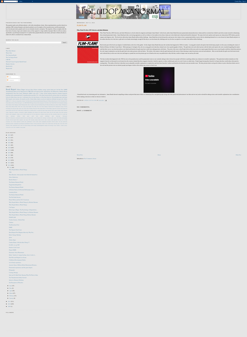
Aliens (19, 89)
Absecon (14, 101)
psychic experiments (14, 123)
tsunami (46, 125)
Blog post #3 (46, 101)
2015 (9, 160)
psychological (22, 123)
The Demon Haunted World (16, 182)
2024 (9, 137)
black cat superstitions (62, 95)
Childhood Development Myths (17, 260)
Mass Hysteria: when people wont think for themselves (23, 174)
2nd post (27, 89)
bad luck (13, 110)
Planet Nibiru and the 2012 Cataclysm (19, 200)
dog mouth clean (57, 112)
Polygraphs (12, 270)
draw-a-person (64, 112)
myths (48, 89)
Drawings (19, 102)
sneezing (55, 123)
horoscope (58, 116)
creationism (21, 112)
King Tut (44, 104)
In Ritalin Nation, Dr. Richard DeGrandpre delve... (22, 190)
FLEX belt (56, 102)
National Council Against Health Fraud (16, 62)
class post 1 (36, 93)
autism (7, 110)
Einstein (35, 102)
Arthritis (61, 91)
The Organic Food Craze (15, 230)
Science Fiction (63, 106)
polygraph (44, 121)
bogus (43, 110)
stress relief (64, 123)
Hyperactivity (24, 91)
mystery (49, 119)
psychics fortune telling (31, 99)
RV (54, 106)
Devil (32, 89)
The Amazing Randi (11, 55)
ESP (30, 102)
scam (46, 123)
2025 (9, 135)
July (10, 167)
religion (38, 99)
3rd (51, 91)
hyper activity (34, 118)
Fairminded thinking (63, 102)
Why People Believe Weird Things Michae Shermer (22, 215)
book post (8, 97)
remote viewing (33, 123)
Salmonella (57, 106)
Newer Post (80, 155)
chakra (12, 97)
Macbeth (48, 104)
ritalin (43, 123)
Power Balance (45, 106)
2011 (9, 301)
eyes (49, 114)
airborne (50, 95)
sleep (52, 123)
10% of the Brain (40, 95)
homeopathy (56, 97)
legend (14, 119)
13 (11, 101)
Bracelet (56, 101)
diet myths (40, 112)
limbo (17, 119)
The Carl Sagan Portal (11, 57)
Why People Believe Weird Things (44, 108)
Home (159, 155)
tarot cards (20, 125)
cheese (15, 97)
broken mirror (60, 110)
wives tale (13, 127)
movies (42, 119)
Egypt (32, 102)
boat (41, 110)
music (46, 119)
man (24, 119)
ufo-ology (51, 125)
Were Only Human (10, 51)
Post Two (39, 106)
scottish (49, 123)
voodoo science (64, 125)
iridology (44, 118)
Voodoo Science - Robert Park (17, 220)
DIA (66, 101)
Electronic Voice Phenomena (16, 252)
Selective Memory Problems (16, 280)
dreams (60, 93)
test (23, 125)
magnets (10, 99)
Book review (17, 91)
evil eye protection (36, 114)
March (11, 293)
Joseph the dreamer (34, 104)
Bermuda (41, 101)
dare (35, 97)
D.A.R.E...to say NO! (14, 245)
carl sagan (36, 91)
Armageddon (19, 101)
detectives (55, 93)
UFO (32, 91)
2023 (9, 140)
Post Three (34, 106)
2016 (9, 158)
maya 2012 (28, 119)
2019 (9, 150)
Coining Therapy (13, 272)
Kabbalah (41, 104)
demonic (36, 112)
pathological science (31, 121)
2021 (9, 145)
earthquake (14, 114)
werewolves (8, 127)
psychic (41, 91)
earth (10, 114)
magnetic (21, 119)
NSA (19, 106)
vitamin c (58, 125)
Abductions (56, 91)
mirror (39, 119)
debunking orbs (31, 112)
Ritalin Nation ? (13, 180)
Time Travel (26, 108)
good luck (35, 116)
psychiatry (8, 123)
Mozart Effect (15, 106)
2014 (9, 163)
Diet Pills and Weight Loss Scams (17, 257)
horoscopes (65, 116)
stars (61, 123)
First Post (16, 93)
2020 (9, 147)
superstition (15, 125)
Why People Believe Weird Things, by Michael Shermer (23, 212)
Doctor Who (14, 102)
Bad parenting (36, 101)
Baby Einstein (30, 101)
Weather (31, 108)
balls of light (23, 110)
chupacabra (11, 112)
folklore (18, 116)
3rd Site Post (59, 89)
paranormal (17, 95)
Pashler (30, 106)
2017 (9, 155)
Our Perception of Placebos (16, 282)
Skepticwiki (9, 68)
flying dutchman (10, 116)
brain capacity (55, 110)
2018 (9, 152)
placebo (24, 99)
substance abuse (9, 125)
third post (53, 89)
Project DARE (12, 250)
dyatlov (7, 114)
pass (26, 121)
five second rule (63, 114)
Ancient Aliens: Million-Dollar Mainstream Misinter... (23, 265)
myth (52, 119)
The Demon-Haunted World (16, 195)
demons (38, 97)
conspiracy (16, 112)
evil (41, 97)
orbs (21, 99)
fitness (58, 114)
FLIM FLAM (12, 217)
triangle (34, 125)
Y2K (10, 172)
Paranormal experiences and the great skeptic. (21, 267)
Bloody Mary (51, 101)
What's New (9, 53)
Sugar (23, 89)
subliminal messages (56, 99)
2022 (9, 142)
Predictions (51, 106)
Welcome (35, 108)
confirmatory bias (27, 97)
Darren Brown (9, 102)
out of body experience (16, 121)
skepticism (49, 99)
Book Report (11, 89)
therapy (29, 125)
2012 (9, 165)
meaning (32, 119)
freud (24, 116)
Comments (11, 80)
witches (65, 99)
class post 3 (20, 97)
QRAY (31, 93)
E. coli (23, 102)
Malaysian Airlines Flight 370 (57, 104)
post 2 (21, 95)
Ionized (46, 95)
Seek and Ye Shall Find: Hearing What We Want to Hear (23, 275)
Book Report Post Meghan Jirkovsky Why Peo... (21, 232)
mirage (36, 119)
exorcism (46, 114)
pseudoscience (27, 95)
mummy (17, 99)
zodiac (7, 101)
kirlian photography (63, 118)
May (10, 288)
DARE (10, 227)
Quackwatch (9, 66)
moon (14, 99)
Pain (27, 106)
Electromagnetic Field (42, 102)
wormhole (18, 127)
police (40, 121)
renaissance (39, 123)
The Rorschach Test (14, 225)
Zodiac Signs (12, 240)
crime (41, 93)
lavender (7, 119)
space (59, 123)
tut (48, 125)
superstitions (47, 91)
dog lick (51, 112)
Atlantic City (24, 101)
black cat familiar (30, 110)
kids (58, 118)
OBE (29, 91)
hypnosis (64, 93)
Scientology (8, 108)
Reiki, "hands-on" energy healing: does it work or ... (22, 255)
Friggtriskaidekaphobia (15, 185)
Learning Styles (13, 192)
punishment (27, 123)
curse (32, 97)
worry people (22, 127)
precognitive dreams (51, 121)
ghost (10, 237)
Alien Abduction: (13, 177)
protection (65, 121)
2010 (9, 304)
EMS (28, 102)
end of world (23, 114)
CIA (59, 101)
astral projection (63, 108)
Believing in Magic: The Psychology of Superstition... (23, 210)
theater (26, 125)
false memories (54, 114)
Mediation (26, 93)
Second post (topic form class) (17, 108)
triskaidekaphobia (40, 125)
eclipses (18, 114)
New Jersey (23, 106)
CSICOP (8, 59)
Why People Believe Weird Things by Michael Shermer (23, 202)
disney (48, 112)
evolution (42, 114)
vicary (55, 125)
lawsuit (11, 119)
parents (22, 121)
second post (43, 99)
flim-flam (44, 97)
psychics (34, 95)
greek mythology (44, 116)
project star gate (59, 121)
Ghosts (36, 89)
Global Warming (21, 104)
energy (44, 89)
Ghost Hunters (9, 104)
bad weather (18, 110)
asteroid (58, 108)
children (40, 89)
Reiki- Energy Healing (15, 235)
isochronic (49, 118)
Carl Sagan (12, 207)
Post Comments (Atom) (90, 158)
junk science (54, 118)
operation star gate (58, 119)
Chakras (11, 222)
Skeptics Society (10, 64)
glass (28, 116)
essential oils (28, 114)
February (11, 296)
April (10, 291)
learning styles (10, 95)
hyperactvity (39, 118)
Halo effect (27, 104)
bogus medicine (48, 110)
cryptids (25, 112)
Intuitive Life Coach (14, 247)
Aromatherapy (9, 91)
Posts (9, 77)
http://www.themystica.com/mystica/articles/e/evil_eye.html (18, 118)
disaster (44, 112)
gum (53, 116)
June (10, 286)
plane (37, 121)
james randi (62, 97)
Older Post (238, 155)
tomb (32, 125)
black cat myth (37, 110)
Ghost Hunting (15, 104)
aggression (54, 108)
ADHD (65, 89)
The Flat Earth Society (15, 197)
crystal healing (48, 93)
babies (10, 110)
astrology (54, 95)
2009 (9, 306)
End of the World (50, 102)
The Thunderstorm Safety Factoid (17, 277)
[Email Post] (105, 100)
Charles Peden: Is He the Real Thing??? (19, 242)
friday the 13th (50, 97)
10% (10, 101)
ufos (62, 99)
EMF (26, 102)
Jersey (20, 93)
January (11, 298)
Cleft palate (62, 101)
